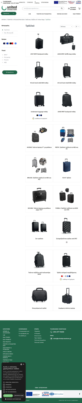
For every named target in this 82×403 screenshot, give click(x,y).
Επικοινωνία (37, 336)
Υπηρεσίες (37, 331)
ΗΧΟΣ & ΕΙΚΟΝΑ (7, 351)
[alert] (14, 381)
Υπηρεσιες (30, 2)
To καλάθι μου (22, 336)
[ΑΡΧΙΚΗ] (9, 8)
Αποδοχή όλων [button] (8, 395)
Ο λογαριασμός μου (24, 331)
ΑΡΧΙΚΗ (4, 19)
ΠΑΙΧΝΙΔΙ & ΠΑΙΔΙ (7, 360)
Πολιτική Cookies (39, 342)
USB (30, 14)
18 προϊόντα (10, 72)
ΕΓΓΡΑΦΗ (73, 9)
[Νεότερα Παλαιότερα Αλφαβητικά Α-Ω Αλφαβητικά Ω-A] (66, 26)
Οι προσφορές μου (24, 333)
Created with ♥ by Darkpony (68, 400)
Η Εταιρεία (37, 333)
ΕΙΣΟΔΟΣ (73, 7)
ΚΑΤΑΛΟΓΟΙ (22, 2)
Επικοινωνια (44, 2)
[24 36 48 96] (77, 26)
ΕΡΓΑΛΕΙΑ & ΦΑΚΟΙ (8, 354)
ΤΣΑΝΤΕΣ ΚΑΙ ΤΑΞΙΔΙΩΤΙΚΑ (44, 14)
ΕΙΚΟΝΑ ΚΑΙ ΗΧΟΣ (62, 14)
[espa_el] (67, 2)
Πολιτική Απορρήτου (40, 340)
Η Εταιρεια (37, 2)
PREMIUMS (6, 362)
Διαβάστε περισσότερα (15, 379)
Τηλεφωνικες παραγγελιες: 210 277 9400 (11, 2)
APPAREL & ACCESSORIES (6, 332)
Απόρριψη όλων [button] (18, 395)
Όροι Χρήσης (38, 338)
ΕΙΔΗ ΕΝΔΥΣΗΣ (7, 342)
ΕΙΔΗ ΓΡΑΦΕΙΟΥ (7, 339)
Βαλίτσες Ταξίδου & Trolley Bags (35, 19)
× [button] (23, 364)
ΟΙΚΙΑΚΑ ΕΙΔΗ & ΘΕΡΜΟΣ (7, 357)
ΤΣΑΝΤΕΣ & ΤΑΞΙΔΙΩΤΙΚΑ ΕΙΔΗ (16, 19)
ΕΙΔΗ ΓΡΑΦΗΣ (76, 14)
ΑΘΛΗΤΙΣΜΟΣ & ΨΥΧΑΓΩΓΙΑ (7, 348)
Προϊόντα (6, 13)
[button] (13, 399)
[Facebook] (79, 394)
